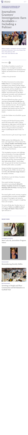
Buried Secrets (7, 145)
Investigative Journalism (7, 238)
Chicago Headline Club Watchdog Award (15, 143)
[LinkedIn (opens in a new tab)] (10, 63)
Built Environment (6, 283)
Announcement (5, 261)
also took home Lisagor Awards (16, 171)
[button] (25, 1)
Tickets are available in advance (16, 207)
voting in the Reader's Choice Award (13, 208)
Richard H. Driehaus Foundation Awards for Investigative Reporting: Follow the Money (13, 186)
